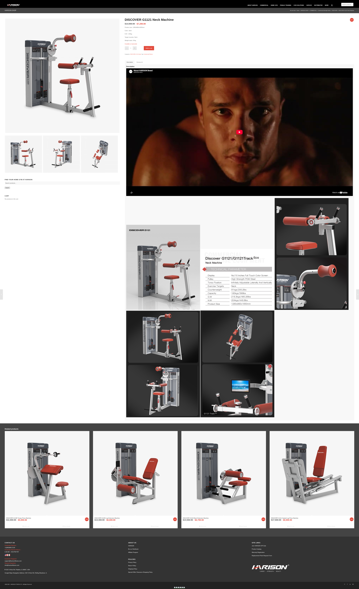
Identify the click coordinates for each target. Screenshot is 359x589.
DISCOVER (133, 54)
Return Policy (132, 565)
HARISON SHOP (10, 10)
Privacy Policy (132, 562)
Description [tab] (130, 62)
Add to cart (149, 48)
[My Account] (332, 5)
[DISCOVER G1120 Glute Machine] (1, 294)
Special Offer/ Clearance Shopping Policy (140, 572)
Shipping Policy (132, 569)
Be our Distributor (133, 549)
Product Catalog (256, 549)
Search (7, 187)
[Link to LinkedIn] (350, 584)
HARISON (131, 546)
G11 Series (138, 54)
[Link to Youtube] (353, 584)
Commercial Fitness (148, 54)
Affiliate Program (133, 552)
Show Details (67, 526)
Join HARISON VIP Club (259, 546)
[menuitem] (252, 5)
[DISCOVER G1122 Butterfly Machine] (357, 294)
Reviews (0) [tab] (140, 62)
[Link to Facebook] (347, 584)
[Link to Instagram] (344, 584)
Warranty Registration (258, 552)
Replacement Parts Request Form (262, 555)
